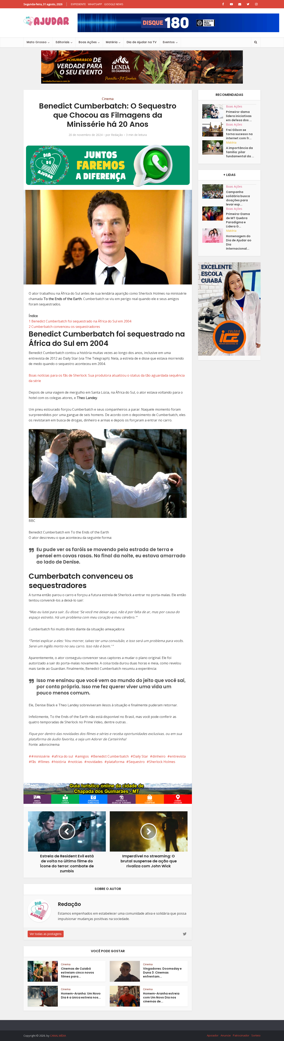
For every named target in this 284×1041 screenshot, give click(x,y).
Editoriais (62, 42)
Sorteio (256, 1035)
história (60, 761)
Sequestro (137, 761)
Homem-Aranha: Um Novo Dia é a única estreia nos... (81, 995)
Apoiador (213, 1035)
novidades (94, 761)
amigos (83, 756)
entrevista (178, 756)
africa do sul (63, 756)
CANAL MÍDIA (58, 1035)
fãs (33, 761)
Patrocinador (241, 1035)
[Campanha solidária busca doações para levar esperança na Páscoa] (214, 191)
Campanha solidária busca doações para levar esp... (238, 198)
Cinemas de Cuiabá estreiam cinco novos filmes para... (77, 973)
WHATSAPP (95, 4)
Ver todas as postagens (46, 934)
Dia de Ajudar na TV (142, 42)
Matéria (111, 42)
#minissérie (40, 756)
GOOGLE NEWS (113, 4)
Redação (117, 135)
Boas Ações (88, 42)
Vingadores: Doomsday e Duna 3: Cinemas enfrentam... (162, 973)
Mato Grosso (37, 42)
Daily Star (140, 756)
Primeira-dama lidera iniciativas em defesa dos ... (239, 116)
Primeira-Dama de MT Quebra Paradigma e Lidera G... (238, 220)
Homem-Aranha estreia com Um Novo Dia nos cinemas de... (161, 997)
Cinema (108, 98)
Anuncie (226, 1035)
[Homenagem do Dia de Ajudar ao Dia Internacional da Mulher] (214, 235)
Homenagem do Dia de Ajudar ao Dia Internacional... (238, 242)
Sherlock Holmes (162, 761)
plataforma (115, 761)
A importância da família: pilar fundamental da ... (240, 152)
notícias (76, 761)
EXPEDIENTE (78, 4)
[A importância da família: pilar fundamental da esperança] (214, 147)
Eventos (169, 42)
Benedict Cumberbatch (111, 756)
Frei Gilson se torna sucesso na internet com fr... (239, 134)
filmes (44, 761)
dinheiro (158, 756)
